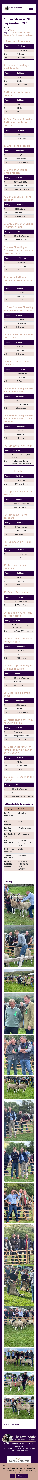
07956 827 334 (12, 1444)
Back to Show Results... (12, 1425)
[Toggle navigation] (31, 8)
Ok (12, 1476)
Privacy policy (22, 1476)
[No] (35, 1472)
